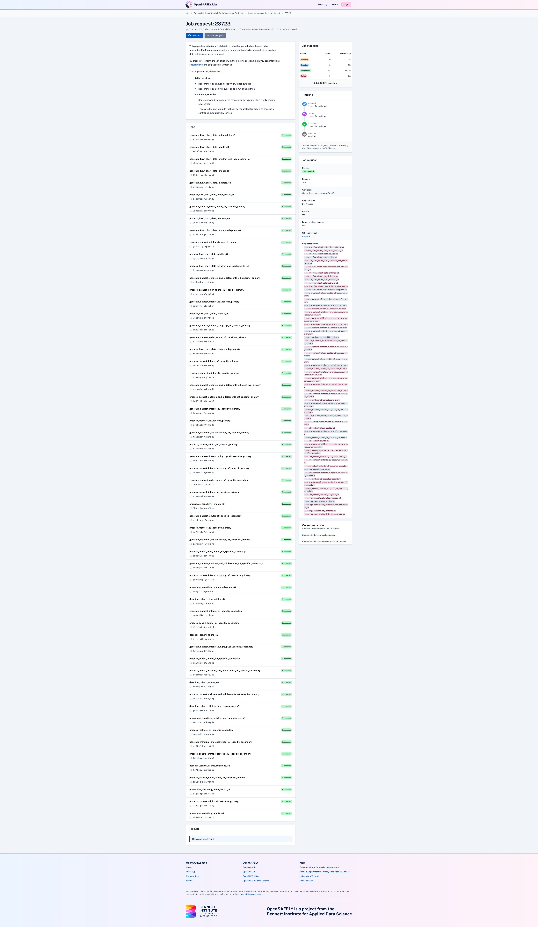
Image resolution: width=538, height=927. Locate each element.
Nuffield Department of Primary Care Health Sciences (325, 872)
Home (189, 867)
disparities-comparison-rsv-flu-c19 (264, 13)
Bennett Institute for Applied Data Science (319, 867)
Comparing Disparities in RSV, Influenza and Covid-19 (218, 13)
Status (335, 4)
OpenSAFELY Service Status (256, 881)
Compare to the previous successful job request (324, 541)
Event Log (322, 4)
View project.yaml (215, 35)
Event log (190, 872)
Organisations (192, 876)
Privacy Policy (306, 881)
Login (346, 4)
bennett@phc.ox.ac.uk (251, 894)
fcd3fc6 (306, 236)
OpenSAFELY (249, 872)
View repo (196, 35)
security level (196, 64)
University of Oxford (309, 876)
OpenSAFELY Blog (251, 876)
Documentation (250, 867)
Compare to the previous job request (319, 535)
